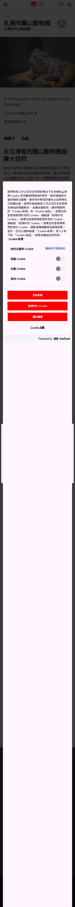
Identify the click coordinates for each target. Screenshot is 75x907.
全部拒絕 (37, 295)
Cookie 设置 (37, 327)
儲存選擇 (37, 316)
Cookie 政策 (16, 239)
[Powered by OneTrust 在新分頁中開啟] (54, 339)
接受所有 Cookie (37, 305)
